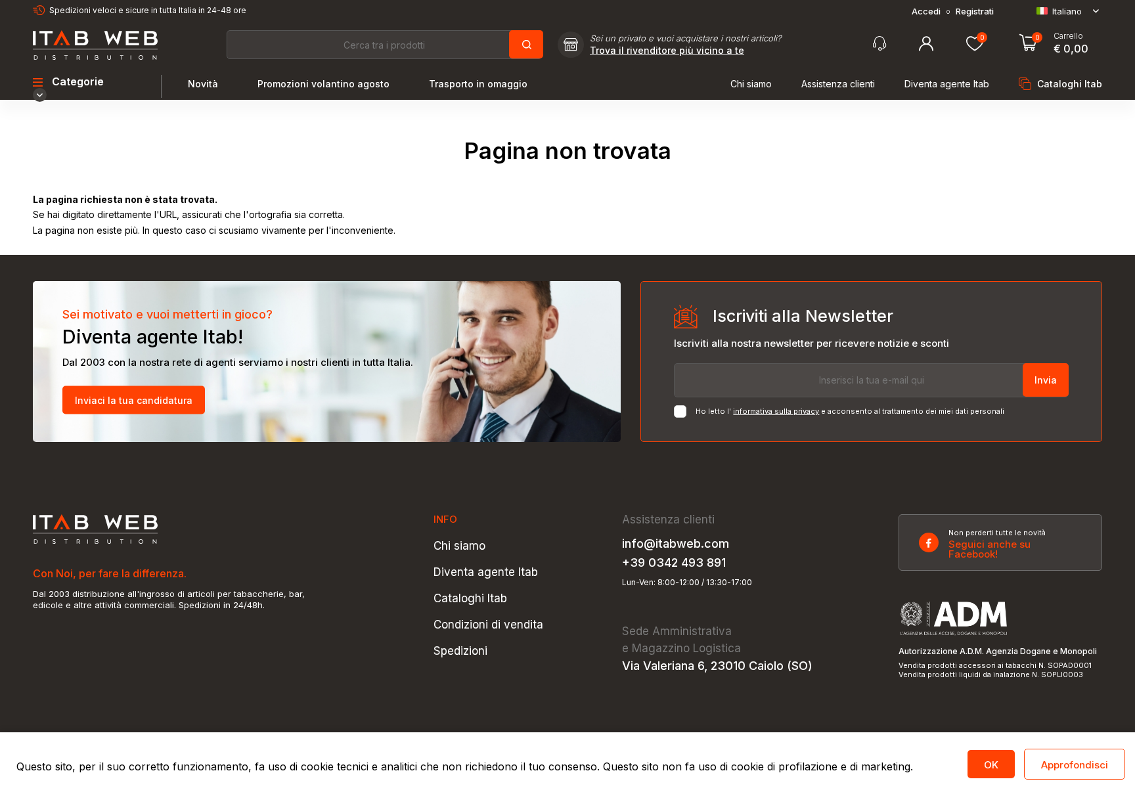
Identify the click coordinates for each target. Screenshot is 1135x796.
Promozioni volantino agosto (323, 84)
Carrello (1068, 36)
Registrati (975, 11)
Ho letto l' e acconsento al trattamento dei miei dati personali (850, 411)
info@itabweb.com (675, 544)
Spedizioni (460, 651)
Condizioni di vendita (488, 624)
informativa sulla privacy (776, 411)
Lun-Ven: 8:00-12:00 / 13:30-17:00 (687, 582)
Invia (1046, 380)
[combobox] (384, 44)
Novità (203, 84)
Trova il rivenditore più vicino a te (667, 50)
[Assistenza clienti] (879, 43)
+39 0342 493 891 (674, 563)
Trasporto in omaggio (478, 84)
